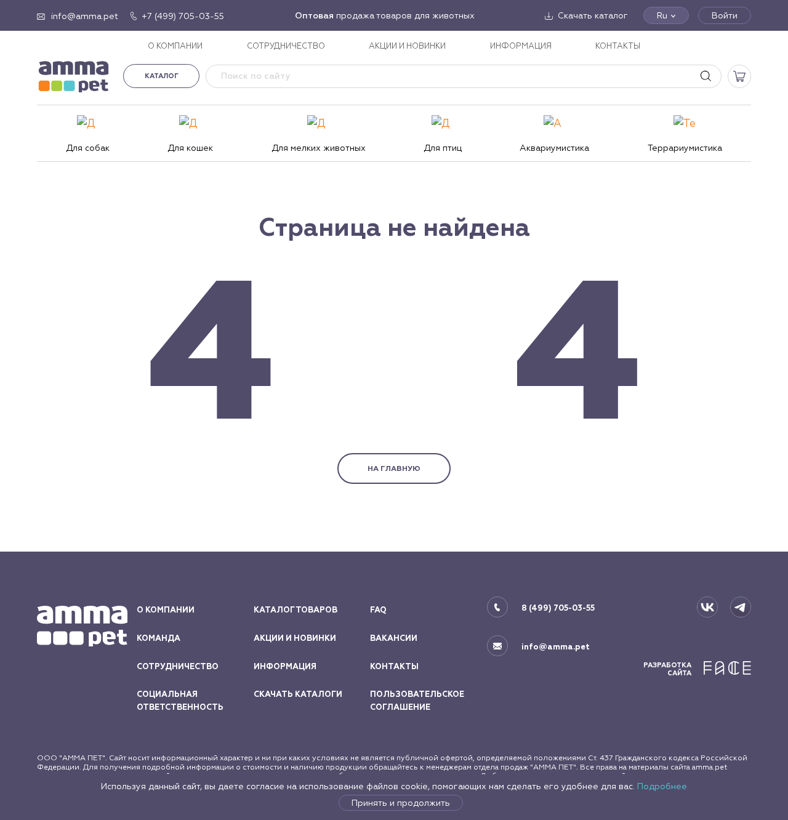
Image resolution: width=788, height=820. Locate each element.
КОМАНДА (158, 638)
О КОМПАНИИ (175, 45)
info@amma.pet (555, 647)
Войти (725, 15)
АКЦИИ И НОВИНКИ (407, 45)
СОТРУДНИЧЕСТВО (286, 45)
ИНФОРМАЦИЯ (521, 45)
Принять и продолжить (401, 803)
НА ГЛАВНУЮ (394, 468)
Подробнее (662, 786)
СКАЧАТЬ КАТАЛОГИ (298, 694)
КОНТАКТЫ (617, 45)
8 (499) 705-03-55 (558, 608)
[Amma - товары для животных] (74, 76)
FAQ (378, 610)
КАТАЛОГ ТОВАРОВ (295, 610)
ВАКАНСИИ (393, 638)
